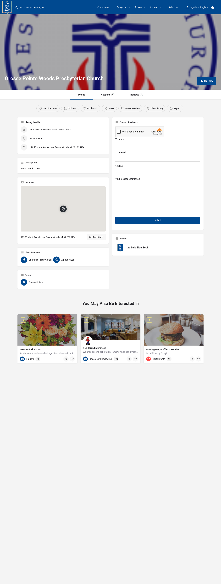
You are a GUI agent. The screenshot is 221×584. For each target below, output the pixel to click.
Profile (81, 94)
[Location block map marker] (63, 209)
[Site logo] (7, 7)
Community (103, 7)
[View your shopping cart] (213, 7)
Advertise (173, 7)
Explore (139, 7)
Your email (120, 152)
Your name (120, 139)
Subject (119, 165)
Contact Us (155, 7)
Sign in (193, 7)
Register (204, 7)
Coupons (107, 94)
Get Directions (96, 237)
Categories (122, 7)
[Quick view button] (66, 359)
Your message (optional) (127, 179)
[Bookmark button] (72, 359)
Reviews (136, 94)
